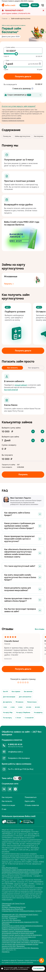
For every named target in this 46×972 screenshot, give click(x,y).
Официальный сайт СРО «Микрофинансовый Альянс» (20, 915)
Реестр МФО (6, 905)
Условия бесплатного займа (11, 118)
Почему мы (7, 136)
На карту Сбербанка (23, 712)
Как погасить (7, 801)
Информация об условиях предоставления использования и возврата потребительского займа (22, 927)
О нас (4, 809)
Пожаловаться (30, 797)
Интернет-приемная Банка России (14, 907)
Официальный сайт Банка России (13, 903)
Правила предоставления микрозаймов (15, 929)
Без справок (16, 691)
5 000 (20, 707)
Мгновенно (19, 702)
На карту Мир (7, 712)
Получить (8, 284)
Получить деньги (23, 76)
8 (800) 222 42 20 (15, 744)
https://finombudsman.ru (10, 868)
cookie (15, 967)
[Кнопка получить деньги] (41, 960)
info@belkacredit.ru (15, 752)
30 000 (37, 707)
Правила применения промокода (13, 121)
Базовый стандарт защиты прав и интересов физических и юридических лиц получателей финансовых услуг (22, 936)
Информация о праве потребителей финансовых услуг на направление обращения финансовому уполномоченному (22, 871)
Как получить (38, 136)
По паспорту (7, 718)
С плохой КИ (29, 718)
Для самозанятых (25, 697)
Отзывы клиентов (32, 805)
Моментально (32, 702)
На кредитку (38, 712)
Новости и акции (8, 805)
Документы (5, 952)
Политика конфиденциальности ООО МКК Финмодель (20, 948)
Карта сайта (30, 801)
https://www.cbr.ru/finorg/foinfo (12, 909)
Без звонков (28, 691)
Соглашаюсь (38, 968)
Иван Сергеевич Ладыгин (20, 498)
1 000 (5, 707)
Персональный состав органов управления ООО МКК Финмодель (20, 923)
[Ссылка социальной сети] (4, 789)
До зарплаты (7, 702)
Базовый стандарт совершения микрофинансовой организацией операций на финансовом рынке (19, 932)
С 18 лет (18, 718)
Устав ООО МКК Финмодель (11, 920)
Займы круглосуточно (22, 136)
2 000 (13, 707)
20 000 (28, 707)
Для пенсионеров (9, 697)
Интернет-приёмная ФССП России (14, 916)
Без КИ (5, 691)
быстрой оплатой (11, 390)
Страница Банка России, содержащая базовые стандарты (22, 911)
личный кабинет (21, 385)
